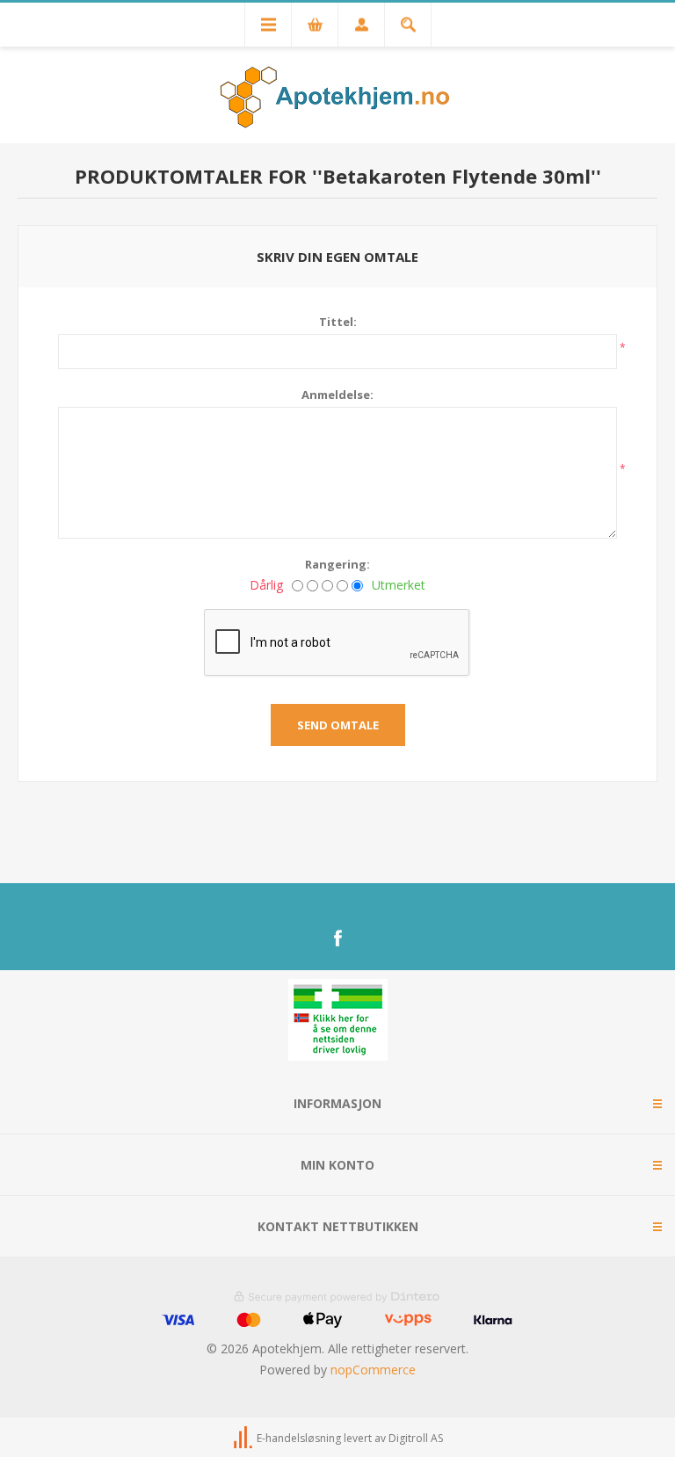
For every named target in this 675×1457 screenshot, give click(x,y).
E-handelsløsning (299, 1438)
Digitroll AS (415, 1438)
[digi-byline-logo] (244, 1438)
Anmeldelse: (337, 394)
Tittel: (338, 322)
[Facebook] (337, 938)
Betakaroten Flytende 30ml (457, 176)
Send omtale (338, 725)
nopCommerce (373, 1369)
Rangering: (337, 564)
